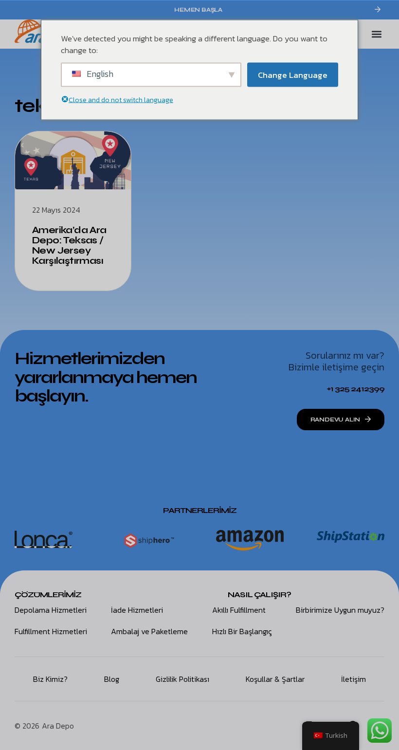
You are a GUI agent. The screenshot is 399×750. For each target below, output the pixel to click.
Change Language (292, 74)
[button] (376, 34)
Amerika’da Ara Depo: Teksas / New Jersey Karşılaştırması (69, 245)
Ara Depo (58, 726)
